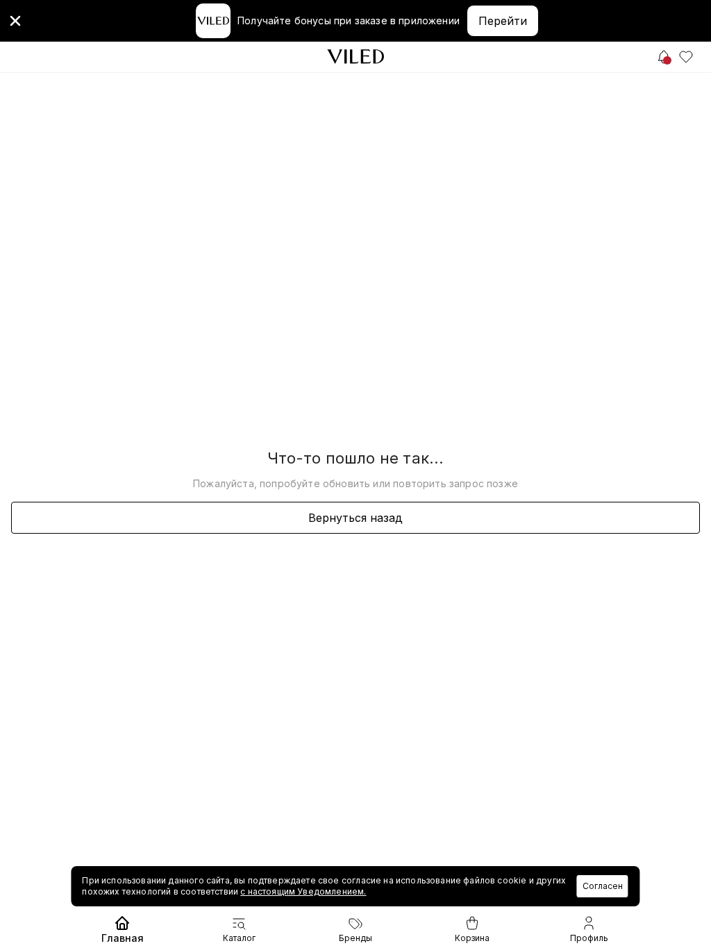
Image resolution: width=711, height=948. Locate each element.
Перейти (502, 21)
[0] (686, 57)
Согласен (603, 886)
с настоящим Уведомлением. (303, 891)
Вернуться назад (355, 518)
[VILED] (355, 56)
